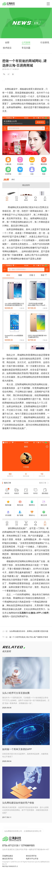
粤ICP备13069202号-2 (10, 866)
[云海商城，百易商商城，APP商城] (26, 118)
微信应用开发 (7, 858)
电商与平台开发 (32, 858)
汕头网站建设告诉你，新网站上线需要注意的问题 (25, 631)
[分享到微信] (4, 74)
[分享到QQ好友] (13, 74)
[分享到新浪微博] (8, 74)
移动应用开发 (31, 855)
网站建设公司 (25, 221)
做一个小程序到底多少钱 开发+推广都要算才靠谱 (25, 637)
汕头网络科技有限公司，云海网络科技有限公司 (22, 830)
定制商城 (19, 384)
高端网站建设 (7, 855)
